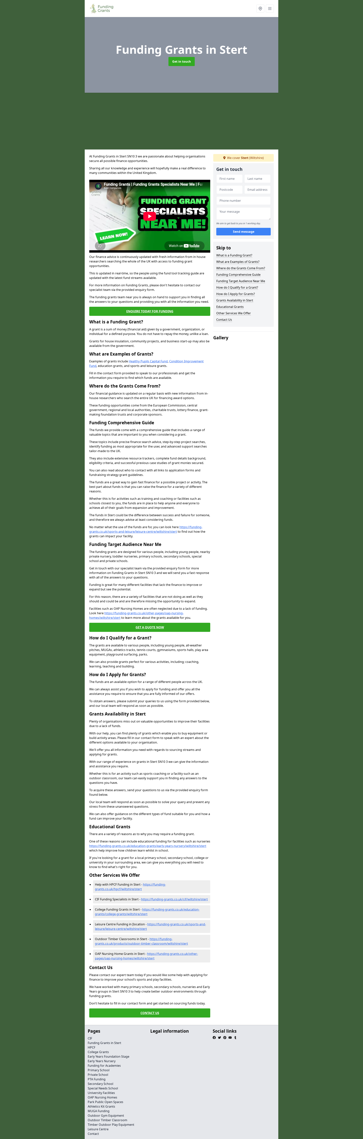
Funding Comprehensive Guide (238, 274)
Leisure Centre (98, 1129)
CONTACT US (149, 1013)
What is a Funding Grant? (234, 255)
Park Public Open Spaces (105, 1102)
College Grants (98, 1052)
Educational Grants (230, 307)
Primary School (98, 1070)
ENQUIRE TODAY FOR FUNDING (149, 311)
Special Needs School (103, 1088)
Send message (243, 232)
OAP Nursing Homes (102, 1097)
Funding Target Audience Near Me (240, 281)
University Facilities (101, 1093)
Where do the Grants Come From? (240, 268)
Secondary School (100, 1084)
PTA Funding (96, 1079)
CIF (90, 1038)
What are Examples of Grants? (237, 262)
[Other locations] (260, 8)
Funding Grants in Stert (104, 1043)
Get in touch (181, 61)
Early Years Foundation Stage (108, 1056)
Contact (93, 1134)
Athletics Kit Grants (101, 1106)
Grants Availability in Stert (234, 300)
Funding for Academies (104, 1065)
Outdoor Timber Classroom (107, 1120)
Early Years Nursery (102, 1061)
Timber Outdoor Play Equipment (111, 1125)
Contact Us (224, 320)
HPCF (91, 1047)
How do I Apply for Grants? (235, 294)
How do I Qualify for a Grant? (237, 287)
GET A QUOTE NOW (150, 627)
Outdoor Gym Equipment (106, 1115)
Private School (98, 1075)
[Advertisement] (181, 121)
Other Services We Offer (233, 313)
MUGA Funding (98, 1111)
